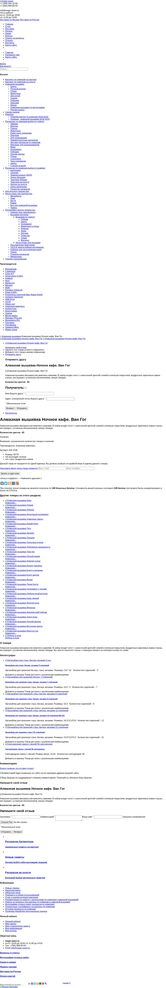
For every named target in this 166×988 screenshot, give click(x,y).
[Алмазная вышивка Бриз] (18, 500)
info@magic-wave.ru (20, 948)
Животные (15, 93)
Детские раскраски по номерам (25, 142)
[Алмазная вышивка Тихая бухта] (21, 584)
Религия (25, 229)
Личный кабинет (13, 921)
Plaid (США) (11, 292)
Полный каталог (18, 89)
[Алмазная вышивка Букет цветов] (22, 575)
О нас (8, 26)
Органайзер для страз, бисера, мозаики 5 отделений (27, 665)
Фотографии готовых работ (14, 957)
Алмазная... (10, 503)
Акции (8, 33)
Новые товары (12, 888)
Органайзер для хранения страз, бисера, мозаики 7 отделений (31, 682)
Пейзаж (24, 219)
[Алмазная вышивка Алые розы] (21, 617)
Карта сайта (11, 45)
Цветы (13, 86)
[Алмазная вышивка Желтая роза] (22, 603)
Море (13, 147)
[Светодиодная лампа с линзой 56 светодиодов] (28, 744)
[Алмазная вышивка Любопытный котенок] (26, 594)
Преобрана (10, 325)
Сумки (24, 238)
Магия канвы (11, 316)
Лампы (13, 208)
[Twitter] (5, 483)
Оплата (8, 31)
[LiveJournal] (45, 983)
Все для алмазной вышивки (23, 205)
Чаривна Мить (12, 327)
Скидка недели (12, 112)
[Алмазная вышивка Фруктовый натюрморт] (27, 514)
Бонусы (9, 36)
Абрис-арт (10, 304)
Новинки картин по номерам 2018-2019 (29, 117)
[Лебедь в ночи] (13, 636)
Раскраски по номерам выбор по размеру (25, 168)
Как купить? (5, 66)
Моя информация (13, 928)
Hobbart (9, 278)
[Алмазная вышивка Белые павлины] (23, 566)
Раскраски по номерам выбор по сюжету (24, 121)
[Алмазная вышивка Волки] (19, 580)
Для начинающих (18, 138)
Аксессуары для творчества (18, 194)
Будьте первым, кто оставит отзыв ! (17, 768)
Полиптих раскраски (20, 189)
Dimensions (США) (14, 276)
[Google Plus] (17, 483)
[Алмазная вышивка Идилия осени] (22, 561)
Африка (14, 124)
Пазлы (13, 252)
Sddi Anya (10, 299)
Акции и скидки (8, 962)
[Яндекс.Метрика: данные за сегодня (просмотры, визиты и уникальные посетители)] (9, 987)
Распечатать (11, 413)
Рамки (13, 203)
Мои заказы (10, 924)
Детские (24, 233)
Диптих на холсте (18, 184)
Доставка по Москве (9, 20)
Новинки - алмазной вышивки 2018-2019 (30, 119)
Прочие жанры (17, 110)
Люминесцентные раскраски (24, 140)
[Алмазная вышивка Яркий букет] (21, 524)
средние (14, 173)
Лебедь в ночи (12, 638)
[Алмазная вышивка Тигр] (18, 528)
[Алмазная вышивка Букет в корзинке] (24, 570)
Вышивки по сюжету (25, 217)
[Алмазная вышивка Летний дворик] (23, 622)
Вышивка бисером (19, 215)
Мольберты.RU (12, 320)
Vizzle (8, 302)
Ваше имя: (88, 817)
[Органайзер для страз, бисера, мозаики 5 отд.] (28, 660)
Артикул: (4, 450)
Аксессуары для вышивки (28, 243)
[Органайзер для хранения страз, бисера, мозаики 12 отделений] (36, 710)
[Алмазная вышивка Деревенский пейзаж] (26, 612)
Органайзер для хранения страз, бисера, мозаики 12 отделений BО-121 (35, 716)
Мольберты (15, 196)
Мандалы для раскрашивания (24, 145)
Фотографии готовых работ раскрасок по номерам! (29, 904)
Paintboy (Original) (13, 290)
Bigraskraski (11, 269)
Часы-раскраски (18, 161)
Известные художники (21, 133)
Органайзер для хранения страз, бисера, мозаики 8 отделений (31, 699)
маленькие (15, 170)
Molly (7, 288)
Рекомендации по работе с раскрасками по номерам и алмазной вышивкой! (41, 900)
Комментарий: (48, 817)
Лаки (12, 198)
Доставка (9, 29)
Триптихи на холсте (19, 182)
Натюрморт (15, 149)
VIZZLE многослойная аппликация (27, 247)
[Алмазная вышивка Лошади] (19, 538)
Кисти (13, 201)
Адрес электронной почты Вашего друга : (25, 399)
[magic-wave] (6, 1)
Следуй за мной (18, 166)
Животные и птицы (30, 226)
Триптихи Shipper (18, 180)
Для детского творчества (17, 191)
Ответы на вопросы (14, 38)
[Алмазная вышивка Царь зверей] (22, 598)
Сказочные (15, 159)
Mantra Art (10, 283)
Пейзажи (14, 100)
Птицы (13, 91)
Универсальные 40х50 (21, 175)
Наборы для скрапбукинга (23, 212)
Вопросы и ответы (10, 953)
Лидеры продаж (8, 967)
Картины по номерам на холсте (20, 82)
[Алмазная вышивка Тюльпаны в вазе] (24, 542)
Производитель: (8, 446)
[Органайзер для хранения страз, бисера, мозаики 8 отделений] (36, 694)
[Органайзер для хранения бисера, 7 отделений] (29, 677)
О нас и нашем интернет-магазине (21, 897)
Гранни (8, 313)
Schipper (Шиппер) (14, 297)
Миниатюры (16, 257)
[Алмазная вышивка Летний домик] (22, 556)
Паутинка (9, 323)
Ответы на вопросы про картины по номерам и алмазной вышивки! (37, 902)
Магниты (25, 240)
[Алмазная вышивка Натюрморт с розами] (26, 589)
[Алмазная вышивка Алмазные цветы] (24, 519)
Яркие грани (11, 330)
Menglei (9, 285)
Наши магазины (13, 890)
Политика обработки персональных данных (26, 911)
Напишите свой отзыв (15, 347)
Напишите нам (12, 55)
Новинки (9, 114)
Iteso (7, 281)
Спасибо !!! (67, 983)
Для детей (15, 96)
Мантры (14, 126)
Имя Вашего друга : (15, 393)
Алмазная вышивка (14, 84)
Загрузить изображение (134, 817)
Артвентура (10, 309)
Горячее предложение (16, 259)
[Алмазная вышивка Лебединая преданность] (27, 547)
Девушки (14, 103)
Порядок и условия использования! (22, 895)
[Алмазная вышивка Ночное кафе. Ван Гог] (26, 343)
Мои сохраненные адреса (17, 926)
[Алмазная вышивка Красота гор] (21, 631)
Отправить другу (13, 354)
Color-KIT (9, 274)
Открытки (25, 236)
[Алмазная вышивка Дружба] (19, 533)
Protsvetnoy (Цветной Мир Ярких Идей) (24, 295)
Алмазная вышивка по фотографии (27, 107)
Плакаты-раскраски (19, 254)
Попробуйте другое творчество (20, 210)
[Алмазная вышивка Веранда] (20, 608)
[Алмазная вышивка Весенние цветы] (24, 626)
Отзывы (9, 40)
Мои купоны (11, 931)
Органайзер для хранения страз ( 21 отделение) (25, 732)
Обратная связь (12, 893)
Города (13, 98)
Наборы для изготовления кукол (26, 250)
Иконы (13, 105)
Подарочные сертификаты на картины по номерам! (30, 907)
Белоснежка (11, 311)
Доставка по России (29, 20)
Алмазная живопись (15, 306)
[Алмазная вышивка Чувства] (20, 552)
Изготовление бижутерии (22, 245)
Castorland (10, 271)
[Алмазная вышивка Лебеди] (19, 510)
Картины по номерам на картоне (21, 79)
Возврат (10, 408)
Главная (9, 24)
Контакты (9, 43)
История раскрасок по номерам (20, 909)
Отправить (22, 408)
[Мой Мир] (13, 483)
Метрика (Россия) (13, 318)
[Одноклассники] (9, 483)
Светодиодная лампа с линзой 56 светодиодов (25, 749)
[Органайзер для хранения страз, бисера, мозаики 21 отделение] (36, 727)
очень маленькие (18, 187)
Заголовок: (6, 817)
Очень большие (17, 177)
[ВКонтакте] (2, 483)
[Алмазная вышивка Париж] (19, 505)
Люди (23, 231)
